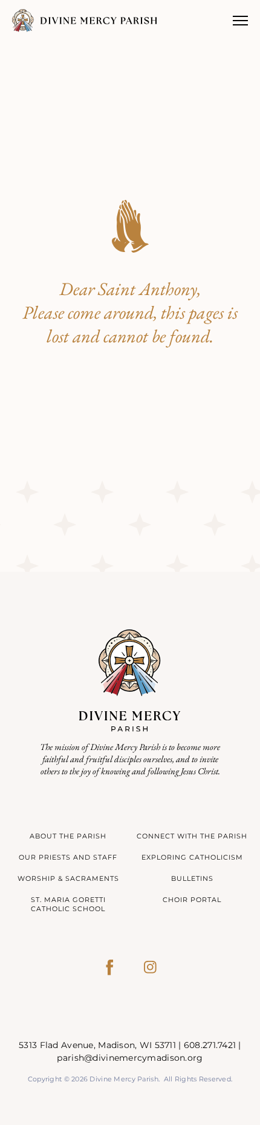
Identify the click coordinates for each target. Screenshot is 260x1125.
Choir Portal (192, 899)
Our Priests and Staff (68, 857)
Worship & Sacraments (68, 878)
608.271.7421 (210, 1045)
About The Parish (68, 836)
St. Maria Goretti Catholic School (68, 904)
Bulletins (192, 878)
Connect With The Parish (192, 836)
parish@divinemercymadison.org (130, 1057)
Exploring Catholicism (192, 857)
